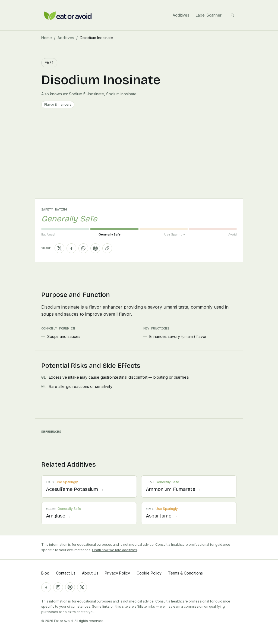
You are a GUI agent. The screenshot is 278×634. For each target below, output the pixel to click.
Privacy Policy (117, 573)
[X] (82, 587)
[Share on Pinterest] (95, 248)
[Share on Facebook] (71, 248)
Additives (181, 15)
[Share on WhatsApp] (83, 248)
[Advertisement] (139, 158)
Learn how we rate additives (114, 550)
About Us (90, 573)
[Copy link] (107, 248)
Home (46, 37)
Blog (45, 573)
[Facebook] (46, 587)
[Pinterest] (70, 587)
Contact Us (65, 573)
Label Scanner (209, 15)
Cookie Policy (149, 573)
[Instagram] (58, 587)
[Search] (232, 15)
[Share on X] (59, 248)
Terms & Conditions (185, 573)
